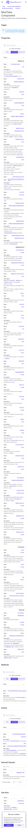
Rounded (18, 280)
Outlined (6, 282)
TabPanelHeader (13, 244)
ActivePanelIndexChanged (10, 76)
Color (22, 318)
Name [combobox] (5, 57)
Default (6, 323)
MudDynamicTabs (10, 646)
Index (3, 6)
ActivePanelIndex (20, 697)
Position (21, 194)
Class (17, 572)
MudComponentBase (7, 8)
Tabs (20, 31)
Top (5, 200)
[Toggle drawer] (2, 2)
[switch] (9, 49)
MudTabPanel (15, 87)
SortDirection (12, 486)
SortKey (6, 498)
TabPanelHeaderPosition (10, 233)
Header (11, 136)
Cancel (6, 186)
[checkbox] (7, 52)
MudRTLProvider (8, 657)
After (21, 136)
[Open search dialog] (26, 2)
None (13, 500)
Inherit (7, 358)
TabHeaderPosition (19, 131)
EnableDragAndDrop (11, 750)
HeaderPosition (18, 124)
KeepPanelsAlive (17, 165)
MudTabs (17, 8)
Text (21, 497)
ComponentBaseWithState (14, 6)
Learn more (17, 822)
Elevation (12, 280)
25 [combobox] (13, 782)
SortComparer (17, 498)
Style (21, 560)
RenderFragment (18, 81)
